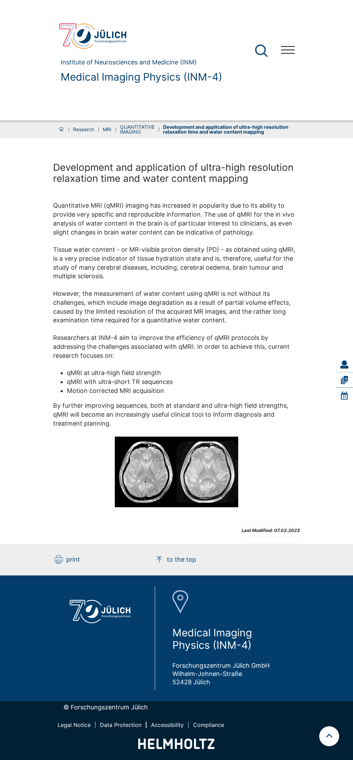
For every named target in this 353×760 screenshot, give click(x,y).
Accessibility (167, 724)
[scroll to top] (329, 736)
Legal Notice (74, 724)
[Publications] (344, 379)
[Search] (262, 51)
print (73, 559)
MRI (107, 129)
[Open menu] (288, 50)
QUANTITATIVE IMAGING (137, 129)
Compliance (208, 724)
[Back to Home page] (137, 36)
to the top (181, 559)
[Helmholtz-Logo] (176, 746)
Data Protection (120, 724)
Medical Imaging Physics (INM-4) (141, 77)
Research (83, 129)
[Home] (61, 129)
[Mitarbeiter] (344, 364)
